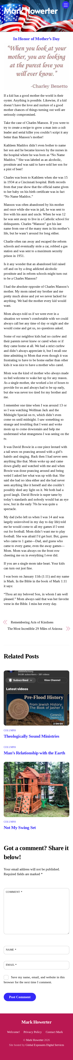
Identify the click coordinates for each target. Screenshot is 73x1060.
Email (11, 964)
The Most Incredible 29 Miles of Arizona (34, 628)
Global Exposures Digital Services (45, 1044)
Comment (14, 891)
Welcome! (13, 1032)
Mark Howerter (34, 1040)
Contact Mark (54, 1032)
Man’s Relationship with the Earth (34, 752)
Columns (10, 730)
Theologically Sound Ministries (31, 736)
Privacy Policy (33, 1032)
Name (11, 949)
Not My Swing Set (20, 827)
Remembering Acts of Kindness (32, 622)
